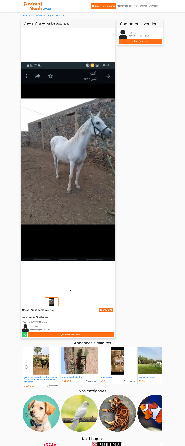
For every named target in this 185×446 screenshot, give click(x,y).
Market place (126, 6)
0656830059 (141, 41)
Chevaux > (62, 15)
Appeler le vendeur (72, 335)
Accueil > (30, 15)
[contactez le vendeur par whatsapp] (24, 334)
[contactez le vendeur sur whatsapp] (24, 334)
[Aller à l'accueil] (37, 6)
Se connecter (140, 6)
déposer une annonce (104, 6)
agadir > (53, 15)
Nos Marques (92, 439)
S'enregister (154, 6)
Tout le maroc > (42, 15)
